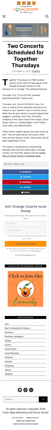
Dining (8, 340)
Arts (7, 324)
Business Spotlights (14, 336)
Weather (9, 374)
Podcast (9, 357)
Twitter (27, 177)
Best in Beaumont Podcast (17, 328)
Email (27, 192)
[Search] (43, 399)
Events (36, 71)
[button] (47, 16)
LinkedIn (27, 187)
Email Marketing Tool (29, 255)
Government (10, 349)
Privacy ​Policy (36, 251)
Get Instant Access (25, 243)
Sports (8, 370)
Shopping (9, 365)
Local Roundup (12, 353)
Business (9, 332)
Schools (8, 361)
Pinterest (26, 182)
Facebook (26, 172)
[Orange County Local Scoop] (26, 7)
